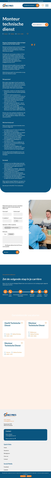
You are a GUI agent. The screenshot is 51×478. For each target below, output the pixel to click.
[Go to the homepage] (8, 5)
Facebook (6, 467)
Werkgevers (7, 453)
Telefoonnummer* (17, 219)
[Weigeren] (49, 474)
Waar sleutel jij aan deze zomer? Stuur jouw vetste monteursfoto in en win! (25, 1)
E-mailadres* (6, 218)
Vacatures (6, 450)
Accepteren (23, 476)
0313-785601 (7, 419)
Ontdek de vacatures (29, 5)
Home (5, 447)
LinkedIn (6, 469)
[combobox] (16, 221)
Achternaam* (16, 211)
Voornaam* (5, 211)
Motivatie (8, 233)
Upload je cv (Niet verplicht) (9, 224)
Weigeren (29, 476)
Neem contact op (10, 438)
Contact (6, 459)
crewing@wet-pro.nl (9, 421)
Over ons (6, 456)
